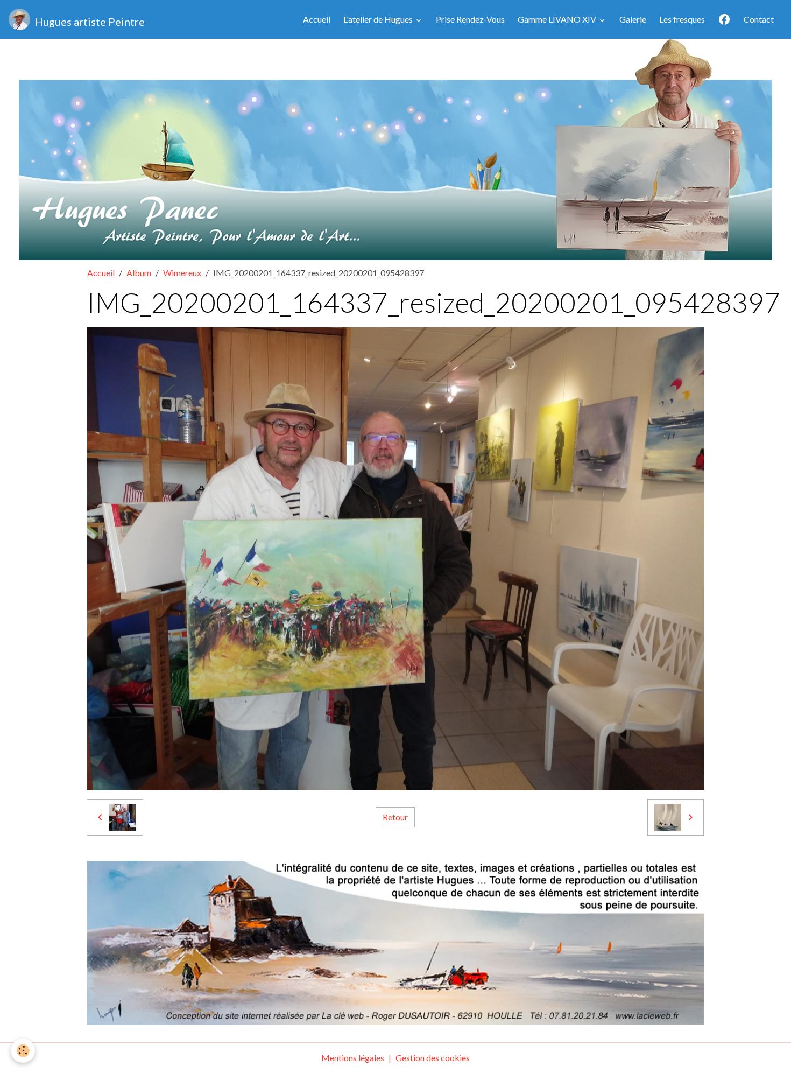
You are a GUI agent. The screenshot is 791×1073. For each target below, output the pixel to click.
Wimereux (182, 273)
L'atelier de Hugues (378, 19)
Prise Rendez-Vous (470, 19)
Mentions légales (352, 1058)
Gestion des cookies (433, 1058)
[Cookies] (23, 1051)
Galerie (632, 19)
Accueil (316, 19)
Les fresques (682, 19)
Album (138, 273)
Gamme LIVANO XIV (558, 19)
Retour (395, 817)
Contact (759, 19)
